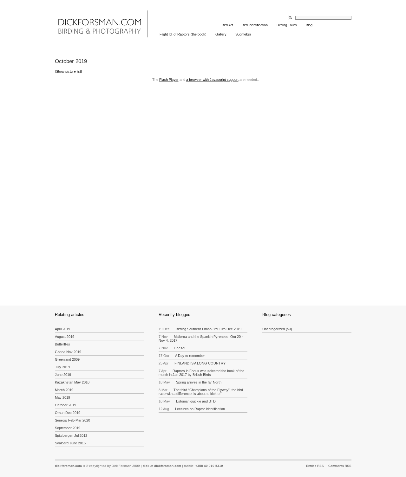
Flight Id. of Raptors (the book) (183, 34)
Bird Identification (255, 25)
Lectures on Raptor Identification (192, 409)
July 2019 (62, 367)
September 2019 (67, 428)
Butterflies (62, 344)
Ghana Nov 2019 (68, 352)
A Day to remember (182, 356)
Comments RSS (339, 465)
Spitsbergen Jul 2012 (71, 435)
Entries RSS (315, 465)
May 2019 (62, 397)
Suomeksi (243, 34)
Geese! (172, 348)
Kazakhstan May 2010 (72, 382)
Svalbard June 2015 (70, 443)
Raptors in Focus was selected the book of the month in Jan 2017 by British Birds (202, 373)
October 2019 (65, 405)
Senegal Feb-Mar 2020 (72, 420)
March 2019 (64, 390)
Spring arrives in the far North (190, 382)
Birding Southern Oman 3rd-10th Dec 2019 (200, 329)
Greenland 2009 (67, 359)
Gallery (220, 34)
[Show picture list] (68, 71)
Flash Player (169, 79)
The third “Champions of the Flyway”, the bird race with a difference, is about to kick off (201, 392)
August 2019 (64, 336)
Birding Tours (287, 25)
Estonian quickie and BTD (187, 401)
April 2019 (62, 329)
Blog (309, 25)
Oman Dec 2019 (67, 413)
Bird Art (227, 25)
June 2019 (63, 375)
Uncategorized (273, 329)
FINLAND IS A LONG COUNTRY (192, 363)
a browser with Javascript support (212, 79)
